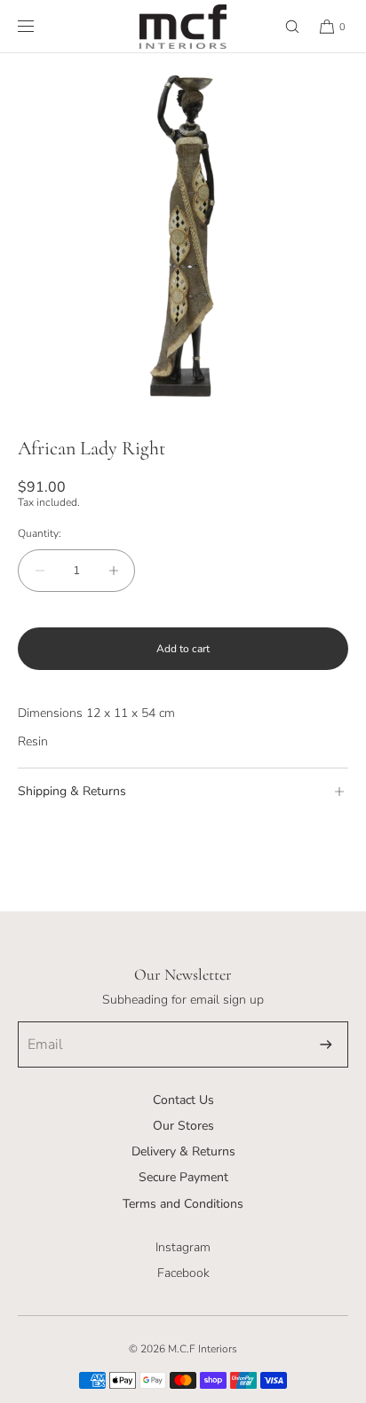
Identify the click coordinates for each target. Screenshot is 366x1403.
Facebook (183, 1273)
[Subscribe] (326, 1044)
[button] (284, 26)
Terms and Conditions (183, 1203)
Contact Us (183, 1100)
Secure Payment (183, 1177)
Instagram (183, 1247)
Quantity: (39, 533)
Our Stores (183, 1125)
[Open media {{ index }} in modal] (183, 236)
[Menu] (40, 26)
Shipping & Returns (72, 791)
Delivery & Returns (183, 1151)
